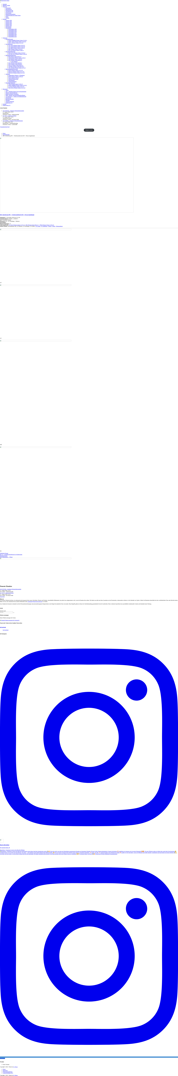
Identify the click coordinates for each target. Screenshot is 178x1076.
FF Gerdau (38, 226)
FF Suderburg (44, 226)
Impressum (5, 1070)
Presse (4, 1069)
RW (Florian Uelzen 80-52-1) (32, 225)
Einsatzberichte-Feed (4, 126)
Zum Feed (2, 596)
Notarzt (49, 226)
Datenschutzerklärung (7, 1071)
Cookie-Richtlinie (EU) (8, 1073)
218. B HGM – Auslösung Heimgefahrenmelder (13, 110)
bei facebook (3, 627)
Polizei (53, 226)
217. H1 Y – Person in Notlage (9, 115)
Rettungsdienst (59, 226)
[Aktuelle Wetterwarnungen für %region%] (9, 620)
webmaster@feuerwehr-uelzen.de (35, 601)
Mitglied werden (89, 130)
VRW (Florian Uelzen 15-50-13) (46, 225)
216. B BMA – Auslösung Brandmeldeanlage (13, 120)
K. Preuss (15, 1066)
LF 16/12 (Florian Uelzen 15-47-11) (17, 225)
